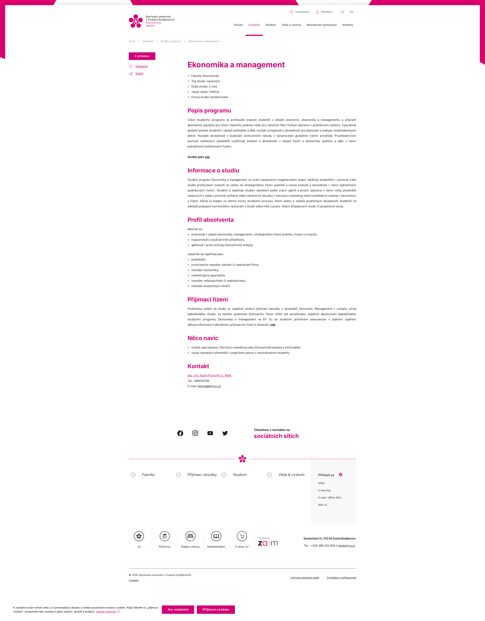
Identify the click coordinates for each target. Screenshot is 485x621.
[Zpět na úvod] (151, 21)
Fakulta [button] (238, 24)
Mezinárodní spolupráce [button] (322, 24)
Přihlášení (326, 11)
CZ (342, 11)
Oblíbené (141, 66)
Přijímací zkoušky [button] (202, 474)
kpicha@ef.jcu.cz (209, 386)
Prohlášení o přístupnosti (341, 577)
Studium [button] (271, 24)
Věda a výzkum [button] (291, 24)
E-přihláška (142, 56)
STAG (321, 483)
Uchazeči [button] (254, 24)
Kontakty (347, 24)
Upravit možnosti (106, 611)
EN (351, 11)
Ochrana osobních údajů (305, 577)
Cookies (133, 580)
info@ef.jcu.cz (346, 545)
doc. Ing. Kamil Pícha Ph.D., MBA (209, 375)
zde (207, 157)
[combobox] (302, 12)
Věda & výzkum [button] (291, 474)
